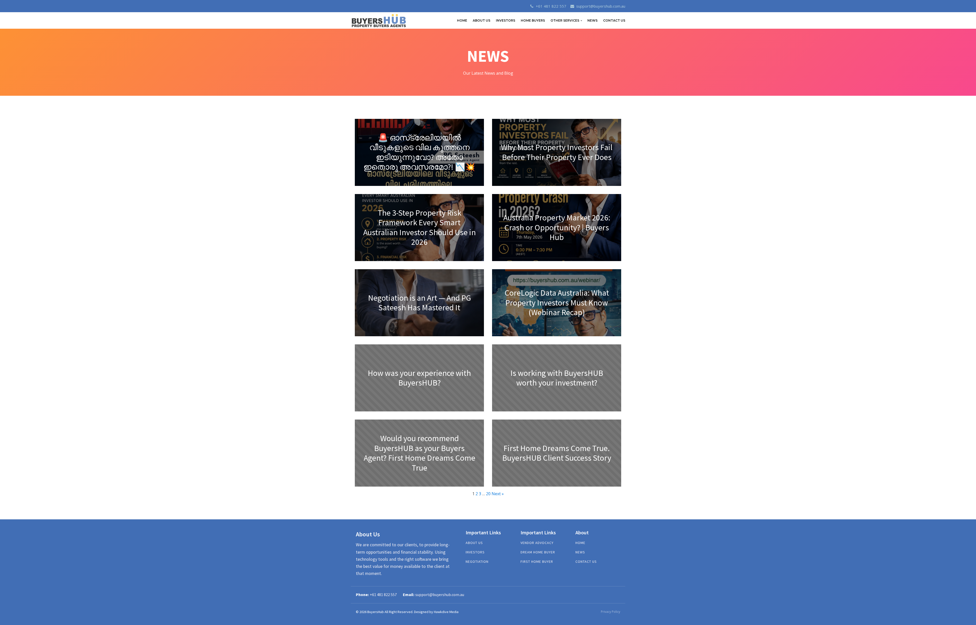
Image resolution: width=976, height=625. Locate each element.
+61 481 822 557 (551, 6)
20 (488, 493)
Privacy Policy (610, 612)
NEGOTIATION (477, 561)
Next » (498, 493)
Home (580, 543)
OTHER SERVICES (565, 20)
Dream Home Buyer (538, 552)
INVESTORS (505, 20)
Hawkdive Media (446, 612)
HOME (462, 20)
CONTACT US (614, 20)
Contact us (586, 561)
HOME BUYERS (533, 20)
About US (474, 543)
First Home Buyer (537, 561)
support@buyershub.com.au (600, 6)
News (592, 20)
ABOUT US (481, 20)
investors (475, 552)
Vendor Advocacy (537, 543)
